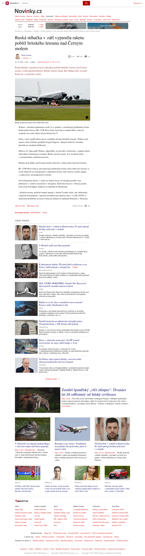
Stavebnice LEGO (52, 540)
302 (89, 56)
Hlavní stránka (20, 16)
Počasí (89, 20)
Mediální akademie (62, 549)
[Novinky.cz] (28, 12)
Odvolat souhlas (100, 549)
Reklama (38, 549)
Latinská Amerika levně (101, 522)
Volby (43, 16)
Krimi (80, 16)
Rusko (45, 212)
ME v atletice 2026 (60, 519)
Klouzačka (78, 537)
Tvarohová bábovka (80, 519)
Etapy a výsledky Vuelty (42, 513)
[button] (52, 99)
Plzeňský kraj (43, 327)
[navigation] (3, 3)
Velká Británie (35, 212)
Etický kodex (75, 549)
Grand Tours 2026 (40, 525)
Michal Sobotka (26, 55)
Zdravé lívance (78, 516)
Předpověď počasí (59, 533)
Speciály (83, 20)
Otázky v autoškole (119, 522)
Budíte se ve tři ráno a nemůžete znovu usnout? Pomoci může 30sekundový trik (61, 303)
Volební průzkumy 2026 (23, 513)
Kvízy (76, 20)
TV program (97, 20)
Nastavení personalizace (116, 549)
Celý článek (66, 406)
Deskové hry (88, 540)
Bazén (38, 537)
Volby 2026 (19, 509)
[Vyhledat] (86, 3)
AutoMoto (29, 20)
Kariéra (46, 549)
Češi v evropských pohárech (102, 533)
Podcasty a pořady (61, 20)
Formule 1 (57, 522)
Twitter (31, 549)
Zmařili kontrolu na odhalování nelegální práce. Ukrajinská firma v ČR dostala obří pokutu (61, 322)
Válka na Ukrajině (61, 16)
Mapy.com (48, 533)
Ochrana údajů (87, 549)
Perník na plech (78, 525)
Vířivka (116, 537)
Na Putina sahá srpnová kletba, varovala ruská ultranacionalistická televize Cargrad (60, 360)
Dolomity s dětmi (99, 525)
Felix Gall (37, 522)
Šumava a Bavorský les (101, 516)
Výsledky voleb (20, 516)
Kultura (85, 16)
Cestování (42, 20)
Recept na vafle (78, 522)
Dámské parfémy (67, 540)
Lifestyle (102, 16)
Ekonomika (94, 16)
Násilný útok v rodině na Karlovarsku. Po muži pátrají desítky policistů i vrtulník (64, 228)
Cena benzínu (85, 533)
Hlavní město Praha (45, 270)
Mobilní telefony (38, 540)
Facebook (23, 549)
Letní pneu (78, 540)
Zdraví (41, 308)
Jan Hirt (37, 516)
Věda (36, 20)
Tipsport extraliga (60, 516)
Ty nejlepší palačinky (80, 509)
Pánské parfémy (122, 540)
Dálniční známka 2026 (120, 513)
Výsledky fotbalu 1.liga (62, 513)
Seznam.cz (137, 3)
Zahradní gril (107, 537)
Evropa (41, 248)
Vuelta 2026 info (40, 509)
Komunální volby (21, 525)
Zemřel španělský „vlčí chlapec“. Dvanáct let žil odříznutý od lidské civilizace (94, 392)
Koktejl (108, 16)
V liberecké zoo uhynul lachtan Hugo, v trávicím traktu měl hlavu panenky (32, 445)
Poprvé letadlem (98, 513)
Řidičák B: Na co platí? (120, 519)
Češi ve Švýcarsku (99, 519)
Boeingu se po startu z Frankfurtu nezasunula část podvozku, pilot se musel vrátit (71, 446)
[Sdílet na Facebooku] (86, 206)
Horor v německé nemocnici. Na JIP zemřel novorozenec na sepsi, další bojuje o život (59, 341)
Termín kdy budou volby (23, 519)
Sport (71, 20)
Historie (50, 20)
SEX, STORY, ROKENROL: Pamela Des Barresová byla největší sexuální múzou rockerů (62, 285)
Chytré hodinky (109, 540)
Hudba (41, 289)
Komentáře (73, 16)
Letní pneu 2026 (118, 509)
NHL (55, 525)
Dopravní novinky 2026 (120, 516)
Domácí (36, 16)
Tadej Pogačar (39, 519)
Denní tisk (106, 20)
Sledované (115, 20)
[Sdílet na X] (89, 206)
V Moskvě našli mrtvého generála (54, 245)
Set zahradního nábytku (92, 537)
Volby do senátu (20, 522)
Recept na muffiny (79, 513)
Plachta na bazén (48, 537)
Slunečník (69, 537)
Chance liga (58, 509)
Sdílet (81, 56)
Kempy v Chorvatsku (100, 509)
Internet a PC (19, 20)
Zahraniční (50, 16)
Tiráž (52, 549)
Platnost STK (116, 525)
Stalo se (29, 16)
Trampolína (60, 537)
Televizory (98, 540)
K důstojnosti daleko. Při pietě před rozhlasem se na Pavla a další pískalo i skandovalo (63, 266)
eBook (73, 56)
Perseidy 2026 (73, 533)
